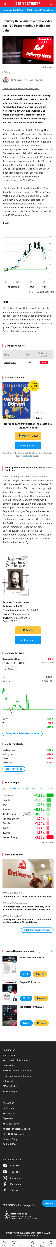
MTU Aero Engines (10, 818)
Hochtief (6, 832)
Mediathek (8, 1107)
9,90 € (25, 973)
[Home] (33, 1243)
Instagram (15, 1177)
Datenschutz (9, 1065)
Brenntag (6, 809)
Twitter (14, 1190)
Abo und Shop (10, 1139)
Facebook (15, 1184)
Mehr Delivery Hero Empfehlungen (37, 930)
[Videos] (5, 1243)
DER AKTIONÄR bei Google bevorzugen (20, 88)
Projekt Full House (30, 982)
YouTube (15, 1171)
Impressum (8, 1054)
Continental (7, 795)
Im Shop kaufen (28, 445)
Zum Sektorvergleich (14, 768)
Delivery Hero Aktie (11, 659)
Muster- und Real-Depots (16, 1128)
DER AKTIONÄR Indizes (14, 1133)
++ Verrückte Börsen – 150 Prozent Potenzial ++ (28, 10)
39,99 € (26, 998)
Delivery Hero (9, 72)
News (26, 814)
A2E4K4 (5, 662)
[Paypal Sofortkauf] (28, 630)
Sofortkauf (33, 436)
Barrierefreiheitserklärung (17, 1070)
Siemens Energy (10, 837)
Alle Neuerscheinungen (46, 951)
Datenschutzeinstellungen (17, 1075)
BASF (4, 804)
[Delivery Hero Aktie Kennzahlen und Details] (28, 699)
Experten (7, 1118)
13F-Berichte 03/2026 (32, 1006)
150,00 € (26, 1023)
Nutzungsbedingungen (15, 1060)
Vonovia (6, 823)
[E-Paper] (23, 1243)
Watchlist (11, 669)
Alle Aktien (8, 1102)
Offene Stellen (10, 1086)
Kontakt (14, 1165)
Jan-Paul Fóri (36, 79)
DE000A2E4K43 (20, 662)
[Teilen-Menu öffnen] (42, 1243)
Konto (28, 456)
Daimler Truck (9, 814)
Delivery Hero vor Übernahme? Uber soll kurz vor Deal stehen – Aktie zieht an (26, 921)
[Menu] (52, 3)
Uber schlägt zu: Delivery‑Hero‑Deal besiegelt (27, 896)
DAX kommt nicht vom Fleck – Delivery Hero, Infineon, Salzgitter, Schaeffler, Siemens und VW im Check (26, 908)
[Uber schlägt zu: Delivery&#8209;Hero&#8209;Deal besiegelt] (28, 873)
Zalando (6, 800)
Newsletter (8, 1113)
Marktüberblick (10, 1123)
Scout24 (6, 828)
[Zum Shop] (14, 1243)
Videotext (7, 1080)
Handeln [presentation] (49, 1203)
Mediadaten (8, 1049)
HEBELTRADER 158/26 (32, 957)
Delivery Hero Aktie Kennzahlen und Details (22, 733)
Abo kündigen (10, 1091)
